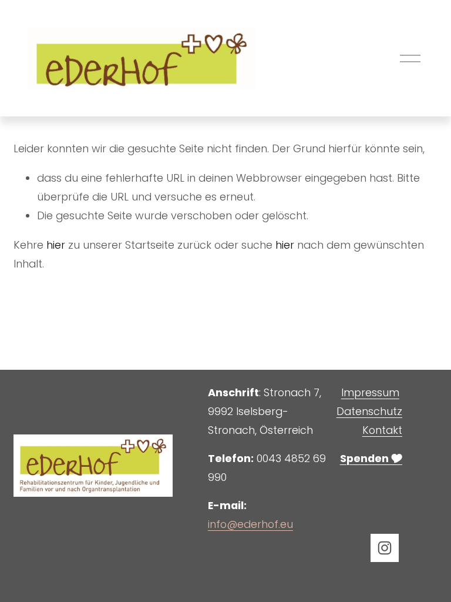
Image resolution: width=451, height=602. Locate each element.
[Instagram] (385, 548)
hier (55, 245)
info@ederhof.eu (250, 524)
